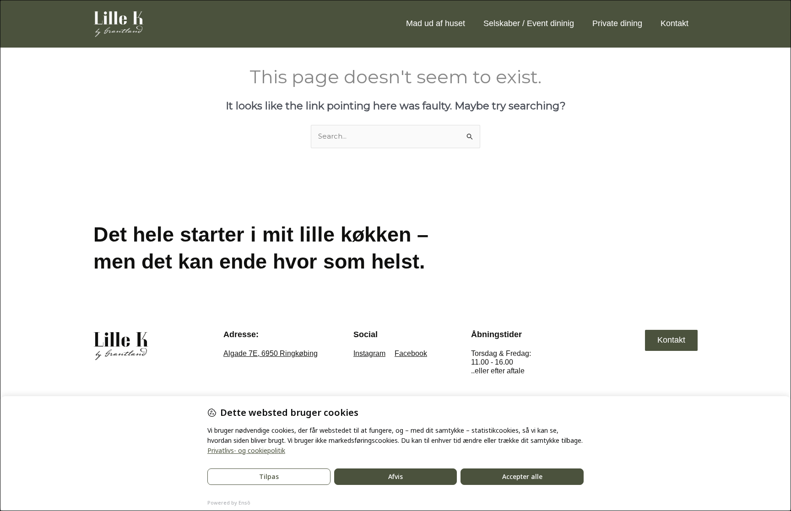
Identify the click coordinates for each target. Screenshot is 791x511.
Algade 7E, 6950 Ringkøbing (270, 353)
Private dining (617, 23)
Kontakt (674, 23)
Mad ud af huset (435, 23)
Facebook (411, 353)
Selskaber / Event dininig (528, 23)
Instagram (369, 353)
